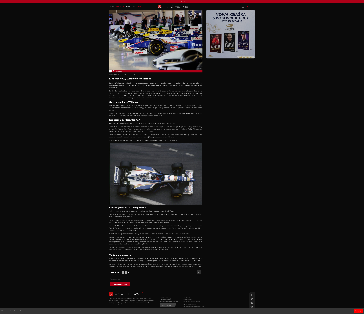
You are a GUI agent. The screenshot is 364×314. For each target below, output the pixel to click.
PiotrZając (118, 71)
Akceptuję (358, 311)
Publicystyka (122, 74)
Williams (114, 74)
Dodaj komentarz (120, 284)
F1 (110, 71)
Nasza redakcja (166, 305)
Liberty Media (131, 74)
